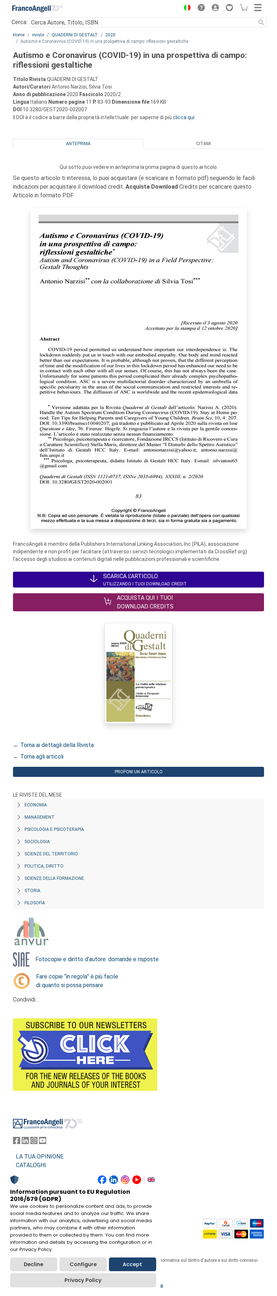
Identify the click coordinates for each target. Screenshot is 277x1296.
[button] (185, 9)
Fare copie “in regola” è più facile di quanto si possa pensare (77, 981)
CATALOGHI (31, 1165)
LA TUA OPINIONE (39, 1156)
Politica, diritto (44, 866)
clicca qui (183, 117)
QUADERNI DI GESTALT (75, 34)
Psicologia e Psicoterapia (54, 829)
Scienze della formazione (54, 878)
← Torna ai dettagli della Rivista (53, 745)
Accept (132, 1264)
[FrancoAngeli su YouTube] (42, 1142)
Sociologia (37, 841)
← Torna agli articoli (38, 756)
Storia (32, 890)
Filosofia (35, 902)
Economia (36, 804)
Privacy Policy (83, 1280)
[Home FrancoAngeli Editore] (37, 8)
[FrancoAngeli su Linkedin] (25, 1142)
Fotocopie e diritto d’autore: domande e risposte (97, 959)
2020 (110, 34)
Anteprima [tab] (78, 143)
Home (19, 34)
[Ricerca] (261, 22)
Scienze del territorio (51, 853)
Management (39, 817)
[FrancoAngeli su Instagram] (34, 1142)
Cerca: (19, 22)
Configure (83, 1264)
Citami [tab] (203, 143)
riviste (38, 34)
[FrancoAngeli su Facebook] (16, 1142)
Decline (33, 1264)
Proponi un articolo (139, 771)
